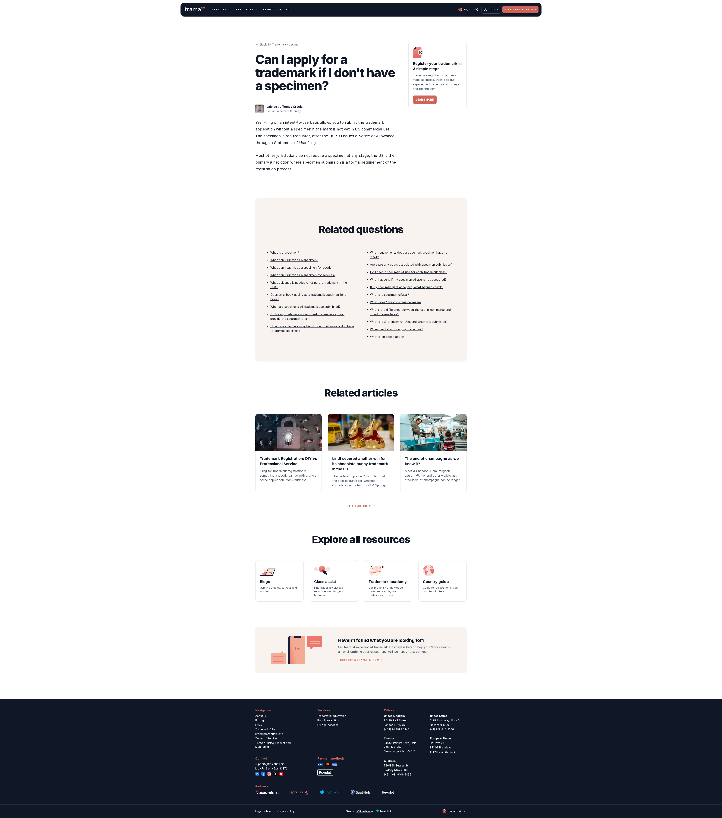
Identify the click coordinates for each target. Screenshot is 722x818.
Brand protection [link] (328, 720)
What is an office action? (388, 337)
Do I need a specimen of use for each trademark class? (408, 272)
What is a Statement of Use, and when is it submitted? (408, 322)
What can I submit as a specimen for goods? (301, 267)
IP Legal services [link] (327, 724)
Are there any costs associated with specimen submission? (411, 264)
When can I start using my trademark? (396, 329)
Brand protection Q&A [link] (269, 733)
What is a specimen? (284, 252)
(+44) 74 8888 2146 (396, 729)
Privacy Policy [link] (285, 811)
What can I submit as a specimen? (294, 260)
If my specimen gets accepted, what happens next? (406, 287)
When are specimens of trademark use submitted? (305, 307)
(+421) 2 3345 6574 (442, 752)
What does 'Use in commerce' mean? (395, 302)
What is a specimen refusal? (389, 294)
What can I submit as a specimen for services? (302, 275)
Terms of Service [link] (266, 738)
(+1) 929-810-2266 (442, 729)
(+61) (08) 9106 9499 (397, 774)
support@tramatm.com (269, 764)
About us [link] (261, 715)
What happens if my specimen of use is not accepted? (408, 279)
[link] (437, 75)
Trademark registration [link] (331, 715)
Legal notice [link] (263, 811)
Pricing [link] (259, 720)
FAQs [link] (258, 724)
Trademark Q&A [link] (265, 729)
